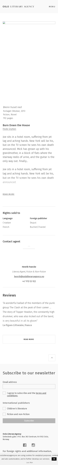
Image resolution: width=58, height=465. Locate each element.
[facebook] (24, 445)
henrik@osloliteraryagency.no (29, 276)
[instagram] (33, 445)
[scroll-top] (52, 357)
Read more (29, 339)
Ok (54, 459)
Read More (8, 194)
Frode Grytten (9, 129)
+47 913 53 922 (29, 281)
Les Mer (29, 463)
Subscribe (29, 421)
